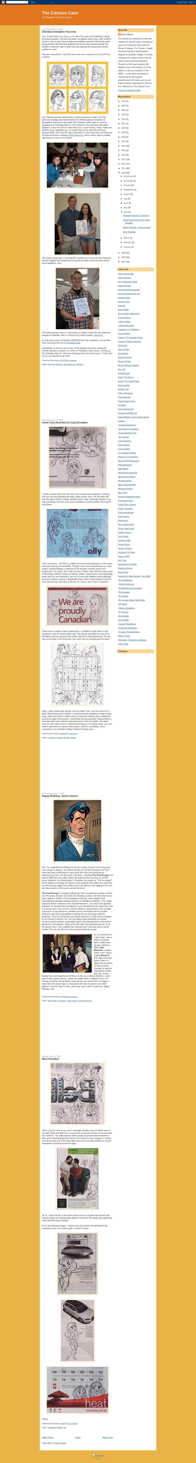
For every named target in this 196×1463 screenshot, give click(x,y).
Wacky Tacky (124, 636)
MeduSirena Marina (126, 477)
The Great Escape (85, 1001)
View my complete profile (129, 90)
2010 (123, 173)
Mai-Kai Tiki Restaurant (128, 461)
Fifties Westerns (125, 393)
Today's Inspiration (126, 608)
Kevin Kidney (124, 445)
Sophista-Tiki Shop (126, 552)
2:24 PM (64, 360)
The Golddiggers (125, 580)
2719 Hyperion (124, 278)
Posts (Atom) (60, 1443)
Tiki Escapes (124, 592)
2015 (123, 150)
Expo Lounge (124, 385)
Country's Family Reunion (129, 341)
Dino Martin (123, 353)
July (126, 199)
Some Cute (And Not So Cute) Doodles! (65, 422)
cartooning (52, 738)
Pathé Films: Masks (127, 504)
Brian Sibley (123, 310)
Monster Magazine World (129, 497)
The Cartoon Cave (60, 13)
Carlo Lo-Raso (124, 321)
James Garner (71, 1001)
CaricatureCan (124, 317)
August (127, 194)
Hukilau (121, 421)
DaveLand (122, 345)
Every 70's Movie (125, 377)
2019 (123, 132)
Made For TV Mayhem (128, 457)
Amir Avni (98, 335)
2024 (123, 110)
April (126, 212)
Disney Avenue (124, 357)
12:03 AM (64, 997)
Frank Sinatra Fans (126, 401)
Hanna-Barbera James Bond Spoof (133, 417)
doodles (59, 738)
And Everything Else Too (129, 294)
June (126, 203)
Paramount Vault (125, 501)
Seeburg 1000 (124, 540)
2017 (123, 141)
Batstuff (121, 306)
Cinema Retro (124, 333)
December (128, 176)
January (127, 247)
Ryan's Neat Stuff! (126, 528)
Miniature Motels (125, 489)
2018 (123, 137)
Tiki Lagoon (123, 596)
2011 (123, 168)
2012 (123, 164)
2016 (123, 146)
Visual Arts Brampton (127, 628)
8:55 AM (64, 734)
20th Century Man (126, 274)
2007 (123, 262)
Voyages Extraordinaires (129, 632)
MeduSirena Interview (127, 473)
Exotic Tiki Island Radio (128, 381)
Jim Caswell (123, 437)
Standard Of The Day (127, 564)
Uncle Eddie (123, 620)
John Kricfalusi (124, 441)
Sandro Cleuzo (124, 532)
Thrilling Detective (126, 584)
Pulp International (126, 512)
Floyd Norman (124, 397)
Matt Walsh (123, 469)
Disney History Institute (128, 365)
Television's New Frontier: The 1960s (134, 576)
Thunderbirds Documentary (130, 588)
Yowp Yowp (123, 644)
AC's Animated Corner (128, 282)
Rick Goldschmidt (126, 524)
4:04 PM (64, 1423)
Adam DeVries (124, 286)
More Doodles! (50, 1058)
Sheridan (80, 364)
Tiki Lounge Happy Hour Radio (131, 600)
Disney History (124, 361)
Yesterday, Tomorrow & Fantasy (132, 640)
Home (78, 1437)
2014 (123, 155)
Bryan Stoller (52, 1001)
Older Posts (107, 1437)
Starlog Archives (125, 568)
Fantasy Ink (123, 389)
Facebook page (73, 343)
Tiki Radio (122, 604)
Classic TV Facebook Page (130, 337)
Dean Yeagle (123, 349)
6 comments (72, 360)
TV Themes (123, 612)
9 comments (72, 997)
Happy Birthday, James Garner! (60, 796)
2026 (123, 101)
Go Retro (122, 405)
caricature (59, 364)
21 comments (72, 1423)
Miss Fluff (122, 493)
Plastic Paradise (125, 508)
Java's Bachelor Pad (127, 433)
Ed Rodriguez (124, 373)
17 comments (72, 734)
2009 (123, 253)
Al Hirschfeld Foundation (129, 290)
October (127, 185)
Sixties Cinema (125, 548)
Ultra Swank (123, 616)
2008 (123, 257)
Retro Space (123, 516)
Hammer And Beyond (127, 413)
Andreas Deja (124, 298)
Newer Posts (47, 1437)
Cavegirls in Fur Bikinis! (128, 329)
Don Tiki (121, 369)
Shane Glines (124, 544)
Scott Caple (123, 536)
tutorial (73, 738)
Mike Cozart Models (127, 485)
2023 (123, 114)
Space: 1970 (123, 556)
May (126, 207)
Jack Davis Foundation (128, 429)
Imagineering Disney (127, 425)
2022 (123, 119)
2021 (123, 123)
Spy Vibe (122, 560)
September (129, 190)
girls (64, 1427)
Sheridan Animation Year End (59, 31)
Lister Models (124, 449)
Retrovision (123, 520)
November (128, 181)
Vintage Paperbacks (127, 624)
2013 (123, 159)
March (127, 238)
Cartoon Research (126, 325)
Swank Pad (123, 572)
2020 (123, 128)
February (128, 242)
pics (79, 353)
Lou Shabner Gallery (127, 453)
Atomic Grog (123, 302)
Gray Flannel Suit (126, 409)
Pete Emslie (127, 34)
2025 (123, 106)
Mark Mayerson (76, 135)
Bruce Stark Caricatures (128, 313)
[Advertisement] (77, 394)
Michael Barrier (124, 481)
